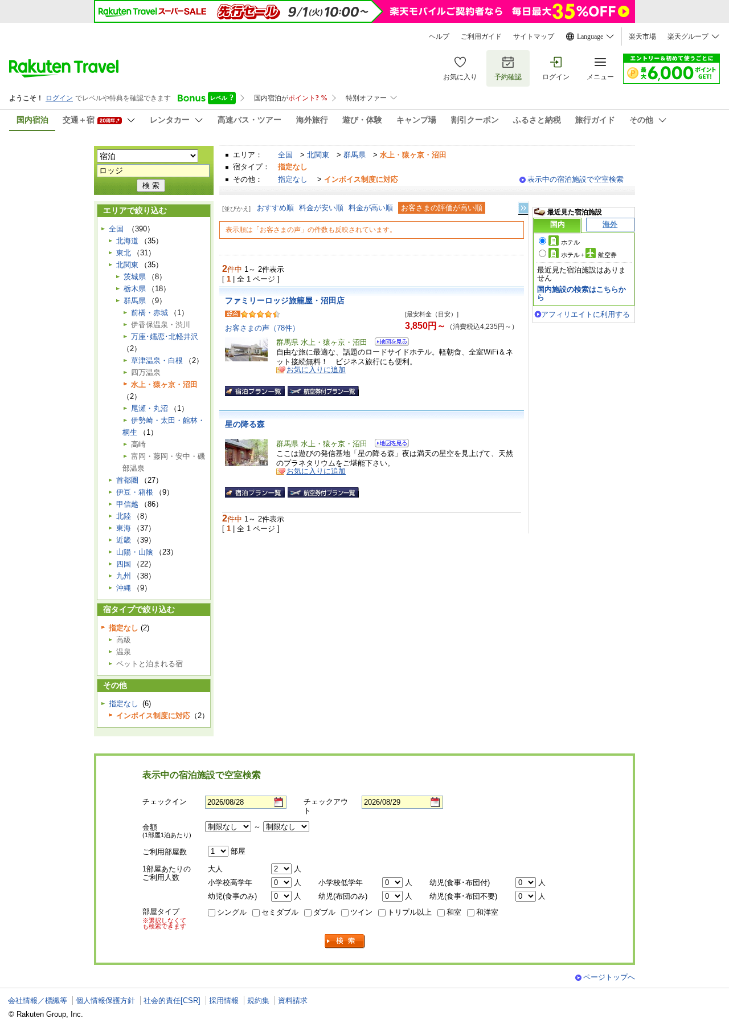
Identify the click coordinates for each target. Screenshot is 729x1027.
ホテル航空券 (589, 254)
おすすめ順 (275, 207)
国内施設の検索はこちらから (581, 293)
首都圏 (127, 480)
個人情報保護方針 (105, 1000)
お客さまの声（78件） (262, 328)
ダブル (324, 912)
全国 (285, 154)
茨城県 (135, 276)
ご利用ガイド (481, 36)
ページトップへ (609, 977)
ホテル (570, 242)
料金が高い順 (371, 207)
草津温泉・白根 (157, 360)
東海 (123, 528)
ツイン (361, 912)
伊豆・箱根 (134, 492)
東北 (123, 252)
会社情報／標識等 (37, 1000)
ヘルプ (439, 36)
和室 (454, 912)
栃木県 (135, 288)
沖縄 (123, 588)
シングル (232, 912)
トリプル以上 (409, 912)
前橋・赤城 (149, 312)
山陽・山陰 (134, 552)
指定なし (293, 179)
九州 (123, 576)
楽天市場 (642, 36)
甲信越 (127, 504)
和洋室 (487, 912)
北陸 (123, 516)
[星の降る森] (388, 445)
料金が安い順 (321, 207)
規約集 (258, 1000)
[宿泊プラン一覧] (255, 391)
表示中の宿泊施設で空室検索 (575, 179)
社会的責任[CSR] (172, 1000)
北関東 (318, 154)
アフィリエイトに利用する (585, 314)
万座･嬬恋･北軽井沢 (164, 336)
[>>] (524, 208)
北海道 (127, 241)
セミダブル (279, 912)
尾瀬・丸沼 (149, 408)
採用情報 (224, 1000)
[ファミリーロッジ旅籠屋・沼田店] (388, 343)
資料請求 (293, 1000)
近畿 (123, 540)
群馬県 (354, 154)
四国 (123, 564)
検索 (345, 941)
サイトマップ (533, 36)
